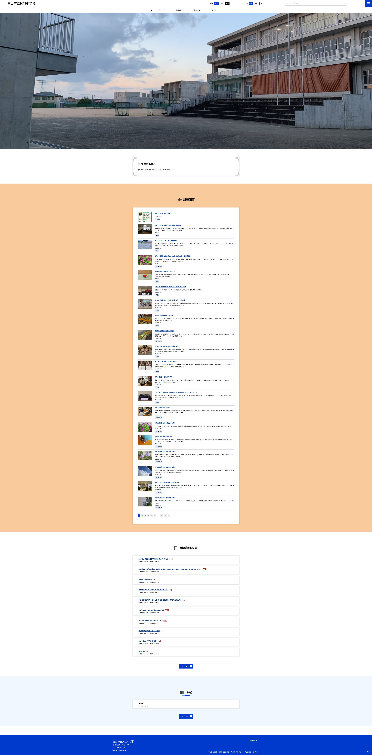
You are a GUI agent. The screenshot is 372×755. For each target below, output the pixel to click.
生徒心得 (142, 651)
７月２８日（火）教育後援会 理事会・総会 (167, 482)
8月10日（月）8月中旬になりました (165, 271)
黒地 (227, 3)
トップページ (160, 10)
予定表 (213, 10)
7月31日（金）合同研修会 (162, 408)
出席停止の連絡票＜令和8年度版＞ (151, 620)
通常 (216, 3)
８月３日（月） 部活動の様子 (163, 377)
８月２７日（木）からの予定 (162, 213)
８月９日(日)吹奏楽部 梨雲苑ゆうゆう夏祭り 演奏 (170, 287)
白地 (221, 3)
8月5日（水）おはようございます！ (164, 331)
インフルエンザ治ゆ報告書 (148, 641)
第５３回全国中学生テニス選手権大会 (166, 241)
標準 (250, 3)
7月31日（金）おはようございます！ (165, 423)
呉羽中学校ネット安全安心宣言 (149, 631)
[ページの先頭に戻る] (368, 751)
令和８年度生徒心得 (145, 579)
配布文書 (197, 10)
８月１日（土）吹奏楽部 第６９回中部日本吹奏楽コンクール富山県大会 (176, 392)
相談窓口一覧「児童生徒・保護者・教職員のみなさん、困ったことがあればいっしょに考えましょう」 (171, 569)
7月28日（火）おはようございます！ (165, 498)
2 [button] (142, 516)
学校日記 (179, 10)
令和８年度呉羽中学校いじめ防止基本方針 (153, 589)
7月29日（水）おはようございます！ (165, 467)
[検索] (344, 3)
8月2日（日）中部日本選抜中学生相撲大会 (167, 346)
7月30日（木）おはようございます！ (165, 452)
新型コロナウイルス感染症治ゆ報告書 (152, 610)
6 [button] (154, 516)
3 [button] (145, 516)
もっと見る (185, 666)
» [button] (168, 516)
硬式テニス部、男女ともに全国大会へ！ (166, 362)
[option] (186, 81)
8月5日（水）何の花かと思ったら (164, 315)
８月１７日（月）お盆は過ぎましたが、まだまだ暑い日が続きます (173, 256)
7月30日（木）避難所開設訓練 (163, 436)
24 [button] (161, 516)
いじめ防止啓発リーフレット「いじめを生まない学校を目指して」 (160, 600)
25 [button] (165, 516)
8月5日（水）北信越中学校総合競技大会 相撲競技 (170, 300)
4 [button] (148, 516)
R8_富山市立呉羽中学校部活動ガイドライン (154, 559)
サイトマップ (255, 740)
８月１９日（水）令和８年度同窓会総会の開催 (168, 225)
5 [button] (151, 516)
